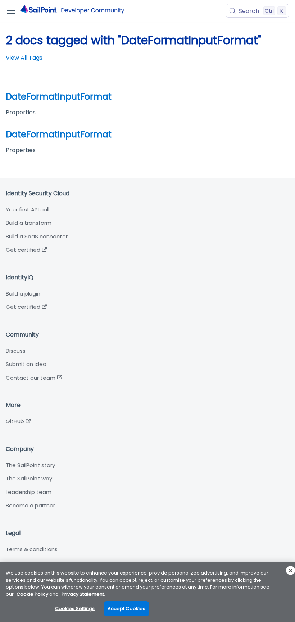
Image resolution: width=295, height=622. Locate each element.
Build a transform (28, 223)
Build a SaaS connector (37, 236)
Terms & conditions (32, 549)
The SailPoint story (30, 465)
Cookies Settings (75, 608)
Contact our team (30, 377)
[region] (147, 592)
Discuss (16, 351)
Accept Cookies (127, 608)
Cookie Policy (32, 594)
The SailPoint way (29, 478)
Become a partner (30, 505)
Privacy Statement (83, 594)
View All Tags (24, 58)
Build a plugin (23, 293)
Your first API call (27, 209)
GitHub (15, 421)
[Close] (290, 570)
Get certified (23, 249)
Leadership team (28, 492)
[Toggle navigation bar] (11, 10)
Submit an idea (26, 364)
